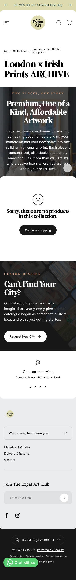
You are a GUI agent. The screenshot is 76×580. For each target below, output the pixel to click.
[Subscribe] (64, 498)
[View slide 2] (35, 386)
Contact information (56, 556)
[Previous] (6, 5)
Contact (9, 460)
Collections (20, 51)
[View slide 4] (45, 386)
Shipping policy (46, 561)
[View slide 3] (40, 386)
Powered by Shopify (50, 550)
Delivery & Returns (17, 453)
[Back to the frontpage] (6, 51)
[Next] (70, 5)
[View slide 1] (30, 386)
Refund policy (17, 556)
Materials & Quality (17, 447)
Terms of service (34, 556)
